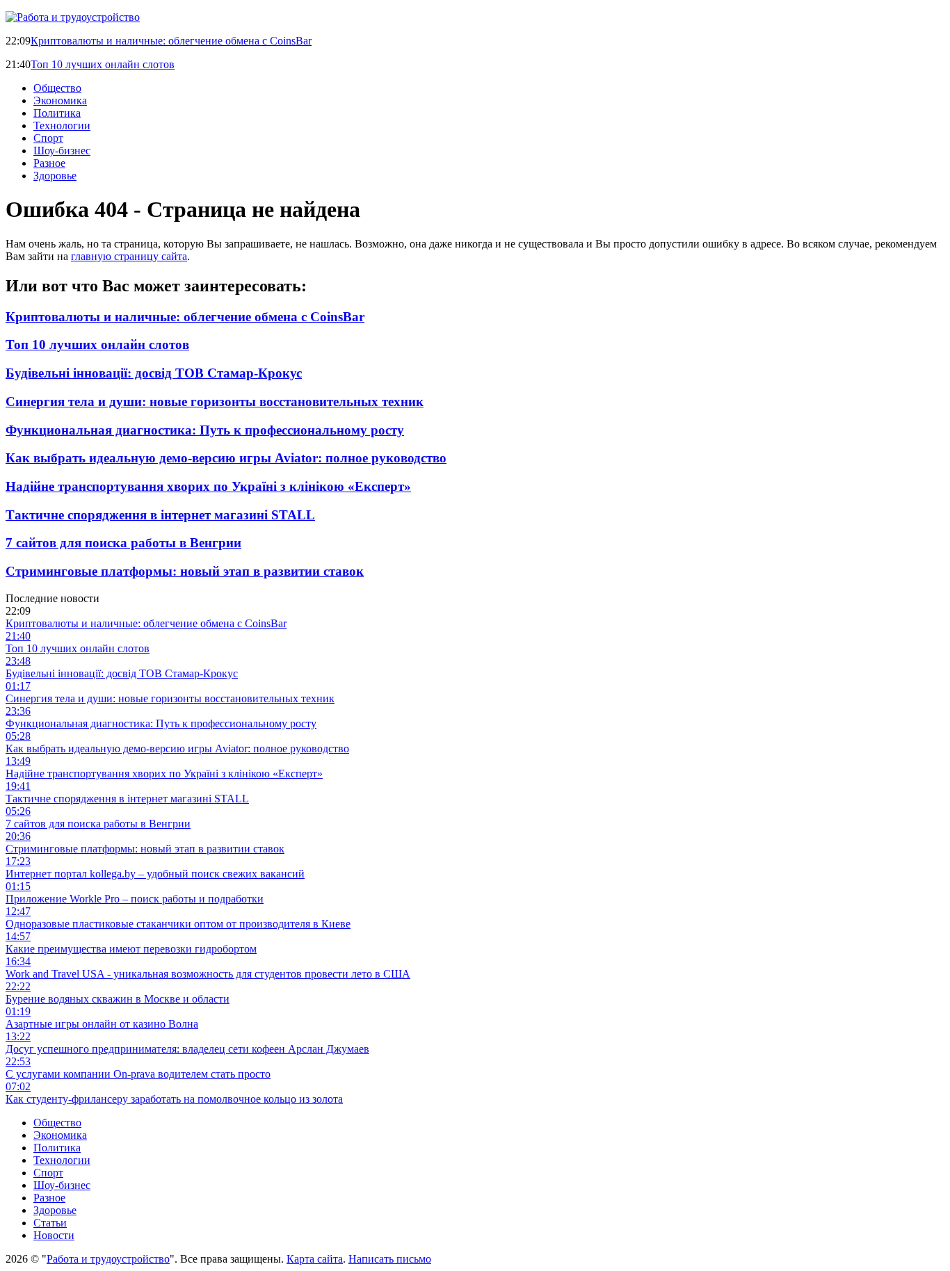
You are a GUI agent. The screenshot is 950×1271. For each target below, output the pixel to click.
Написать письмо (389, 1259)
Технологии (61, 125)
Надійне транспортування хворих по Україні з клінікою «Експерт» (208, 486)
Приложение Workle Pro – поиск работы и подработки (135, 899)
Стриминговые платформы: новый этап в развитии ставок (185, 571)
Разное (49, 163)
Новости (53, 1235)
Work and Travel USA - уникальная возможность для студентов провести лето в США (208, 974)
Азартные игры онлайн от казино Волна (102, 1024)
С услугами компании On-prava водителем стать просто (138, 1074)
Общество (57, 88)
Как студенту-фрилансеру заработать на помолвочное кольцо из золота (174, 1099)
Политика (57, 113)
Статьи (50, 1223)
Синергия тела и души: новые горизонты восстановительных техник (215, 401)
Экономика (60, 100)
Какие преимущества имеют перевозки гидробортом (131, 949)
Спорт (48, 138)
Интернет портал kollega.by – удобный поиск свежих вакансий (155, 874)
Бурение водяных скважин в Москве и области (118, 999)
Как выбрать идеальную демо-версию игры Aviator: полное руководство (226, 458)
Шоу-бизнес (61, 150)
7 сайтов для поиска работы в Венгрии (123, 542)
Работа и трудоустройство (108, 1259)
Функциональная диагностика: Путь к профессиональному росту (205, 430)
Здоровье (55, 175)
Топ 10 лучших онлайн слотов (103, 64)
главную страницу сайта (129, 256)
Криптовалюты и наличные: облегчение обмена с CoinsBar (171, 41)
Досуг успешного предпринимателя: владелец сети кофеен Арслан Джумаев (187, 1049)
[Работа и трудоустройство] (73, 17)
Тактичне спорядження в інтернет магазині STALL (160, 515)
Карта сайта (315, 1259)
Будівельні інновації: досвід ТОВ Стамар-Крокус (154, 373)
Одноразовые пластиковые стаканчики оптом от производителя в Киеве (178, 924)
